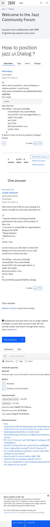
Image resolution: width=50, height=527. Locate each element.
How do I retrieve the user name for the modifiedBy (26, 445)
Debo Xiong (7, 71)
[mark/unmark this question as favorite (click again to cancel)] (4, 143)
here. (14, 329)
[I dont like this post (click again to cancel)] (40, 143)
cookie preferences (11, 512)
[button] (48, 495)
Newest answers (38, 161)
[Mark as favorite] (4, 143)
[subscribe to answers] (4, 383)
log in (14, 308)
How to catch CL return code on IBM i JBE (22, 456)
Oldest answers (38, 165)
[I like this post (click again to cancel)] (35, 143)
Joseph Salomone (10, 192)
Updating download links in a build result (21, 432)
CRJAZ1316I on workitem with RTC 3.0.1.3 (23, 459)
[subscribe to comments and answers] (4, 388)
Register (5, 308)
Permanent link (8, 190)
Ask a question (10, 339)
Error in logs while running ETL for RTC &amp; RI (25, 448)
